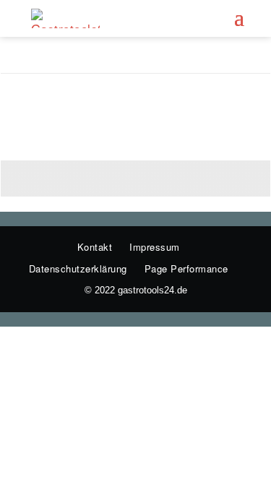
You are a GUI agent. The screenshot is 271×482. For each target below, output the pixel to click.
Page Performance (186, 268)
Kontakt (95, 247)
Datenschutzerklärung (78, 268)
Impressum (154, 247)
